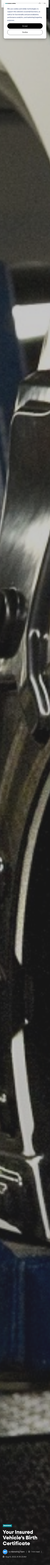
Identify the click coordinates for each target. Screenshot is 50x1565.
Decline (25, 32)
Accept (25, 26)
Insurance (7, 1525)
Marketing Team (18, 1551)
